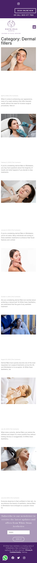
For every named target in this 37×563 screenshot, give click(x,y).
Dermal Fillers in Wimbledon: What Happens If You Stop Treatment (16, 159)
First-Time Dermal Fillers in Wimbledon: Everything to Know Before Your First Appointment (18, 226)
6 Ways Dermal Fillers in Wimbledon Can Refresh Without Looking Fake (17, 293)
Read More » (5, 109)
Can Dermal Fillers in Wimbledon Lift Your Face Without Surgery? (17, 92)
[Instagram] (18, 3)
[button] (34, 27)
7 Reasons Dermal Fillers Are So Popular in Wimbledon (15, 356)
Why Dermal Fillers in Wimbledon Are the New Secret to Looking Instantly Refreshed (17, 493)
